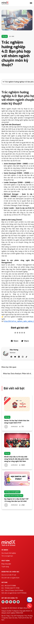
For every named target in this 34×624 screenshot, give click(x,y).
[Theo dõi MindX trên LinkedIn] (14, 601)
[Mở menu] (30, 3)
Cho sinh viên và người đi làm (10, 578)
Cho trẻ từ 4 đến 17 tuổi (9, 575)
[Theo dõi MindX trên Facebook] (3, 601)
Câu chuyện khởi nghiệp (9, 553)
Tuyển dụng (5, 567)
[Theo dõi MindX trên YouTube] (6, 601)
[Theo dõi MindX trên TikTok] (18, 601)
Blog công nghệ (6, 564)
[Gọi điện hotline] (29, 605)
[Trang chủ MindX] (5, 3)
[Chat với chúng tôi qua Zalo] (29, 599)
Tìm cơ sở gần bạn (7, 556)
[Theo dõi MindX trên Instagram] (10, 601)
